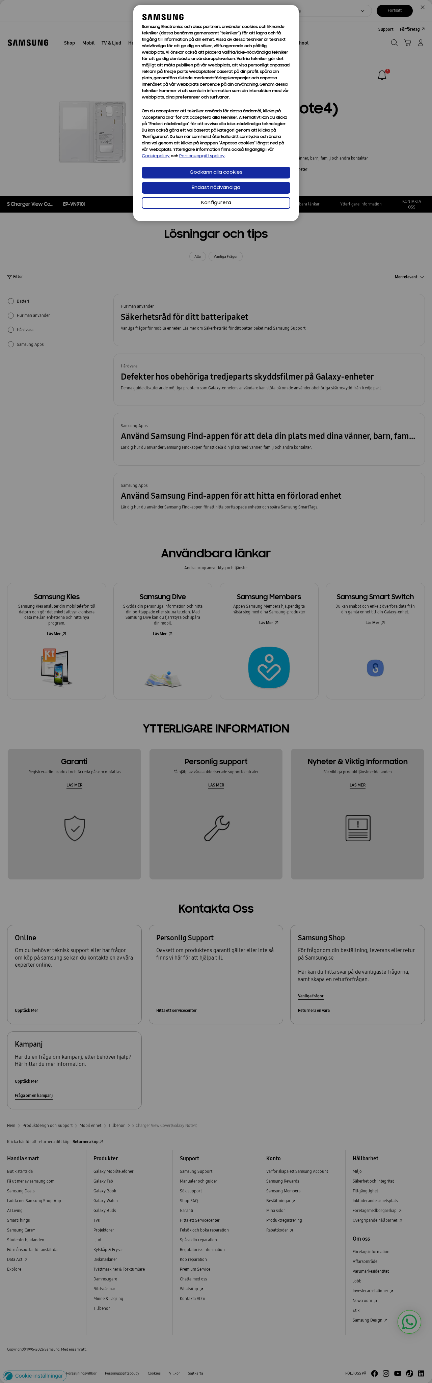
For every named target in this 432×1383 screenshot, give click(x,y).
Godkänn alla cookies (216, 172)
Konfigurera (216, 202)
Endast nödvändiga (216, 187)
